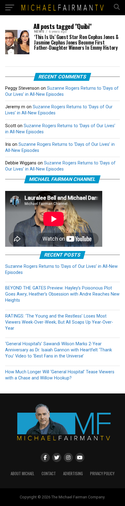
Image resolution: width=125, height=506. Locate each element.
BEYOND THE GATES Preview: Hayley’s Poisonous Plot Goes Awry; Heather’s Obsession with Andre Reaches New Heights (62, 294)
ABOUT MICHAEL (22, 473)
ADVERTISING (73, 473)
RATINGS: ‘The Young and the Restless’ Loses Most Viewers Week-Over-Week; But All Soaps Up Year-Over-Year (59, 322)
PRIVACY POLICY (102, 473)
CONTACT (49, 473)
